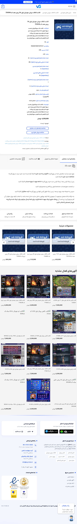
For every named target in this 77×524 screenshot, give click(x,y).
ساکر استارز (71, 460)
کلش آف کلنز (71, 453)
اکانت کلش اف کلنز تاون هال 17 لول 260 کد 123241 (64, 301)
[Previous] (73, 242)
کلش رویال (62, 453)
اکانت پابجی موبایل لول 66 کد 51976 (15, 369)
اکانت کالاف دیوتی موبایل (50, 13)
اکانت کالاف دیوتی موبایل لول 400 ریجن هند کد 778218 (38, 370)
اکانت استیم (61, 456)
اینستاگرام (18, 431)
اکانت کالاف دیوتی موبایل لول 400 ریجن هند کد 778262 (38, 301)
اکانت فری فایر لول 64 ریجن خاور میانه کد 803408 (65, 405)
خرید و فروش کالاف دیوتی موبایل (20, 143)
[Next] (4, 242)
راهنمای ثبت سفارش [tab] (68, 159)
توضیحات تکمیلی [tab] (15, 159)
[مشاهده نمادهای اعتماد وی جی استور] (19, 487)
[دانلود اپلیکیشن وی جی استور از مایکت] (51, 431)
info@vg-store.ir (27, 462)
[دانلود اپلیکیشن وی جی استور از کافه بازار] (66, 431)
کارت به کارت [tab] (33, 159)
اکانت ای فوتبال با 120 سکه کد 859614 (14, 404)
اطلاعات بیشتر (27, 2)
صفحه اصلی (71, 477)
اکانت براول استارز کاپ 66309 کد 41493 (39, 404)
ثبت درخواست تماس (27, 450)
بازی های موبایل (66, 13)
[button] (72, 6)
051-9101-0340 (28, 445)
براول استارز (52, 456)
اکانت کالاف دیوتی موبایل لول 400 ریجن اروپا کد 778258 (13, 301)
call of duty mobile (39, 141)
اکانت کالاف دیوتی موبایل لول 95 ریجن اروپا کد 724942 (15, 255)
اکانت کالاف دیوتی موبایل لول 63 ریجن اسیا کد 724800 (38, 255)
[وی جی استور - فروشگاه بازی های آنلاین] (38, 6)
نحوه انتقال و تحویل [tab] (51, 159)
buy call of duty (23, 141)
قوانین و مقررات (69, 486)
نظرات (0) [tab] (68, 166)
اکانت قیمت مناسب (13, 141)
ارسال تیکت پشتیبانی (27, 456)
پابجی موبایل (71, 456)
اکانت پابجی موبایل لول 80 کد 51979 (66, 369)
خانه (74, 13)
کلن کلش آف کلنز (61, 460)
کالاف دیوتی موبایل (51, 453)
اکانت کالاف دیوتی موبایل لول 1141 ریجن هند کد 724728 (64, 255)
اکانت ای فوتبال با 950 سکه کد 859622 (14, 336)
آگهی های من (70, 480)
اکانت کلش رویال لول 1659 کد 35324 (40, 336)
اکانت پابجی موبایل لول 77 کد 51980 (66, 336)
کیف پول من (70, 483)
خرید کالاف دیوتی (33, 143)
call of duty (30, 141)
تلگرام (29, 431)
